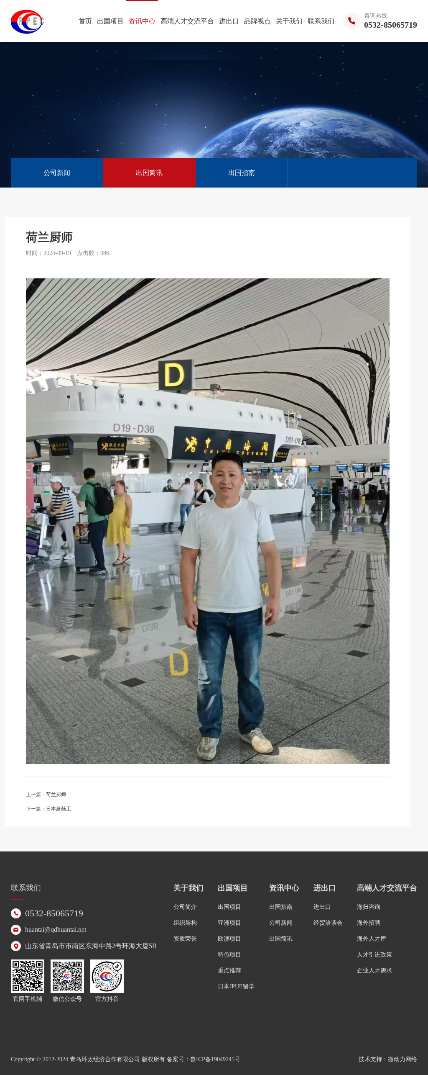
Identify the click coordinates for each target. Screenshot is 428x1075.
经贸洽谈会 (328, 923)
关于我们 (289, 21)
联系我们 (321, 21)
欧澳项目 (229, 939)
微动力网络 (402, 1059)
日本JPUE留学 (236, 986)
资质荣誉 (185, 939)
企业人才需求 (374, 970)
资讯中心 (142, 21)
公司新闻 (56, 172)
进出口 (229, 21)
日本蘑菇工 (58, 809)
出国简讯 (149, 172)
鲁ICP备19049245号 (215, 1059)
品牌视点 (257, 21)
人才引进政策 (374, 955)
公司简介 (185, 907)
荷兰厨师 (56, 794)
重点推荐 (229, 970)
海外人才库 (371, 939)
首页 (85, 21)
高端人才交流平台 (187, 21)
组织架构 (185, 923)
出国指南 (241, 172)
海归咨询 (368, 907)
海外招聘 (368, 923)
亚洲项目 (229, 923)
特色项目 (229, 955)
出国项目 (110, 21)
